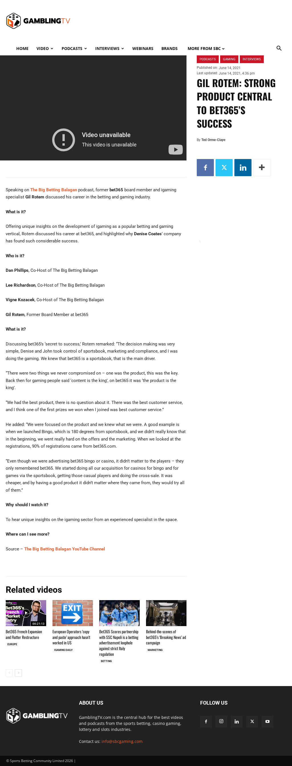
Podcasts (72, 48)
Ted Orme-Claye (213, 140)
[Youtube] (267, 721)
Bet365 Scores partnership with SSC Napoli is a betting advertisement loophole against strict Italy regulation (118, 642)
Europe (12, 644)
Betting (106, 661)
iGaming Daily (63, 650)
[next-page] (18, 673)
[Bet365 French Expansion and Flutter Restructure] (26, 613)
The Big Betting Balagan (53, 189)
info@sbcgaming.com (122, 741)
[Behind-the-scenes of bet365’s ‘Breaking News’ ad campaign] (166, 613)
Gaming (229, 59)
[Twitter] (224, 167)
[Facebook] (205, 167)
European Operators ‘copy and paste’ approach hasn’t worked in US (71, 637)
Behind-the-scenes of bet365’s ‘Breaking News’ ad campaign (166, 637)
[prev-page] (9, 673)
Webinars (142, 48)
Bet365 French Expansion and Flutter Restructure (24, 634)
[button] (279, 49)
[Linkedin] (243, 167)
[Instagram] (221, 721)
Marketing (155, 650)
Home (22, 48)
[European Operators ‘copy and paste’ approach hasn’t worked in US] (72, 613)
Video (42, 48)
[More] (262, 167)
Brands (169, 48)
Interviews (107, 48)
